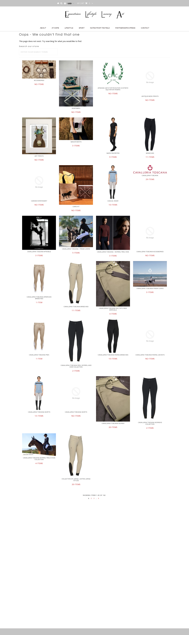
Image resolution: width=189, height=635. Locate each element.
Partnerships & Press (125, 28)
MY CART (83, 3)
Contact (145, 28)
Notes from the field (100, 28)
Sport (81, 28)
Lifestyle (69, 28)
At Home (55, 28)
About (43, 28)
